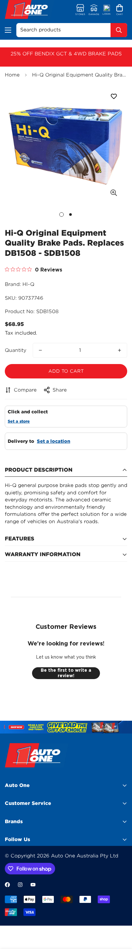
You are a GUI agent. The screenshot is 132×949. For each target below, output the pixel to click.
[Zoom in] (113, 192)
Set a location (53, 441)
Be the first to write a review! (66, 673)
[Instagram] (20, 884)
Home (12, 75)
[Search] (119, 30)
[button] (119, 10)
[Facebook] (7, 884)
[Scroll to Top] (120, 915)
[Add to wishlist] (113, 96)
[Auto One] (29, 10)
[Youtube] (33, 884)
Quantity (15, 350)
